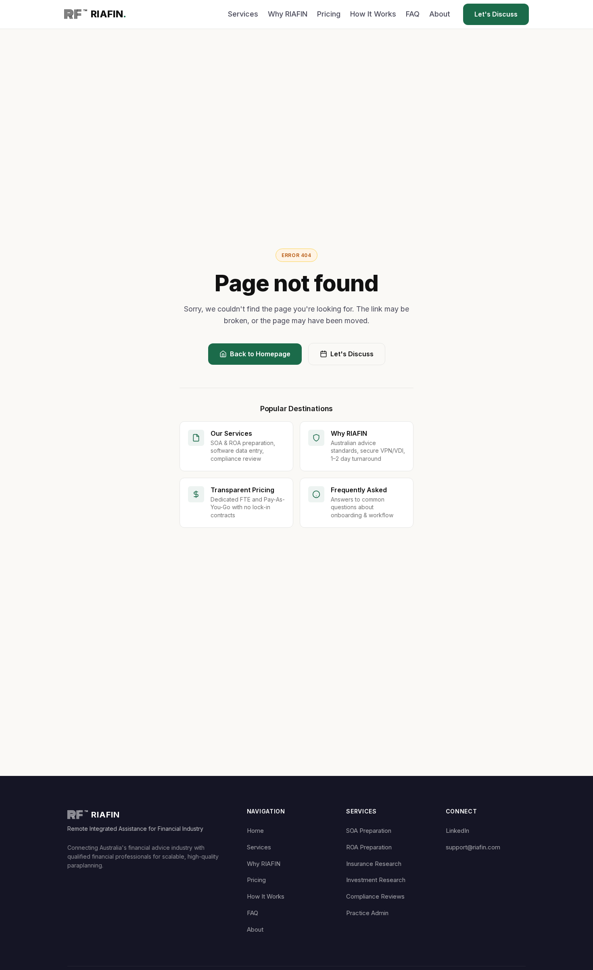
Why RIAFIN (287, 14)
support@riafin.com (473, 847)
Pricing (328, 14)
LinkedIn (457, 830)
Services (243, 14)
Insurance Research (373, 864)
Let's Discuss (496, 14)
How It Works (373, 14)
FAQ (413, 14)
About (439, 14)
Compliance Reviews (375, 896)
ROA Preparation (369, 847)
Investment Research (375, 880)
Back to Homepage (260, 354)
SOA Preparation (368, 830)
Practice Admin (367, 913)
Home (255, 830)
